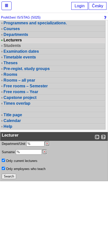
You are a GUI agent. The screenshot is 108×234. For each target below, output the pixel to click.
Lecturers (13, 40)
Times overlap (17, 103)
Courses (12, 29)
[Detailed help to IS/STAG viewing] (103, 137)
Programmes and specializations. (35, 23)
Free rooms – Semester (26, 86)
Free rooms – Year (21, 92)
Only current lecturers (21, 161)
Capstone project (20, 97)
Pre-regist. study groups (27, 69)
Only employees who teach (25, 169)
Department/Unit (14, 144)
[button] (7, 6)
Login (80, 6)
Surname (9, 152)
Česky (97, 6)
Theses (11, 63)
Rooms (10, 74)
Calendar (12, 121)
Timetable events (20, 57)
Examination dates (21, 51)
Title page (13, 115)
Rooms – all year (19, 80)
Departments (16, 34)
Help (8, 126)
